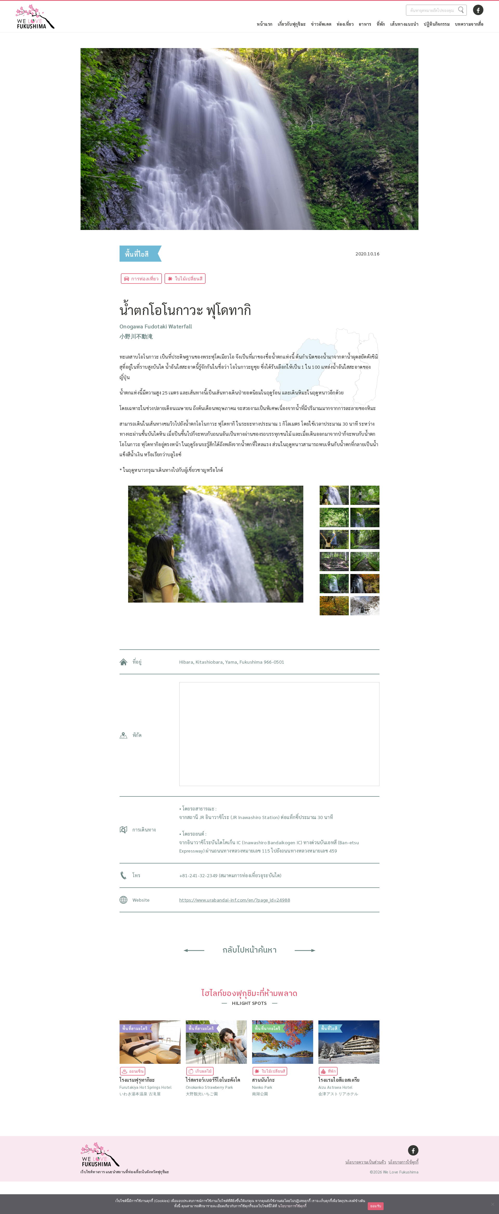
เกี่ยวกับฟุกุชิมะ (292, 24)
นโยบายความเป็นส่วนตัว (365, 1161)
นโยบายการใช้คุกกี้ (403, 1161)
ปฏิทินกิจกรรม (437, 24)
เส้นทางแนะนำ (404, 24)
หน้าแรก (264, 24)
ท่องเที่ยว (345, 24)
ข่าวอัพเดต (321, 24)
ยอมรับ (375, 1206)
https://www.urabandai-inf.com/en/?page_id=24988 (234, 900)
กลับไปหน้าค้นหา (249, 950)
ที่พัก (381, 24)
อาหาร (365, 24)
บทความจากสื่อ (469, 24)
